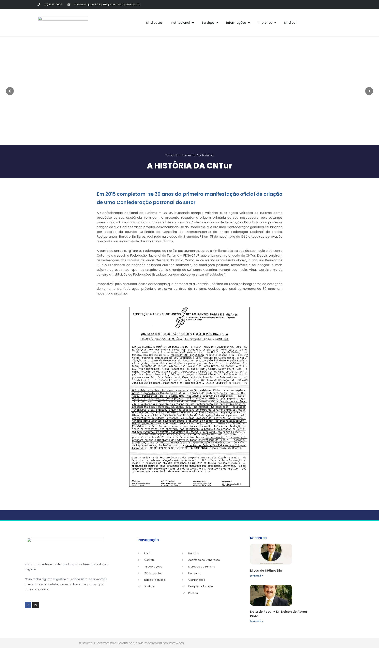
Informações (236, 23)
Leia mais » (256, 575)
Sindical (290, 23)
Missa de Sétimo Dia (266, 570)
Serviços (208, 23)
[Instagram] (35, 605)
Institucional (180, 23)
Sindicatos (154, 23)
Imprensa (265, 23)
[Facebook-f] (28, 605)
